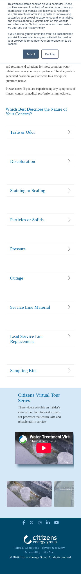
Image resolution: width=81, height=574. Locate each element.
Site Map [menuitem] (48, 552)
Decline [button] (50, 54)
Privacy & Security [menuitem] (53, 547)
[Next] (67, 452)
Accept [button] (31, 54)
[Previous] (14, 452)
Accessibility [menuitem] (32, 552)
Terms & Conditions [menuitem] (26, 547)
